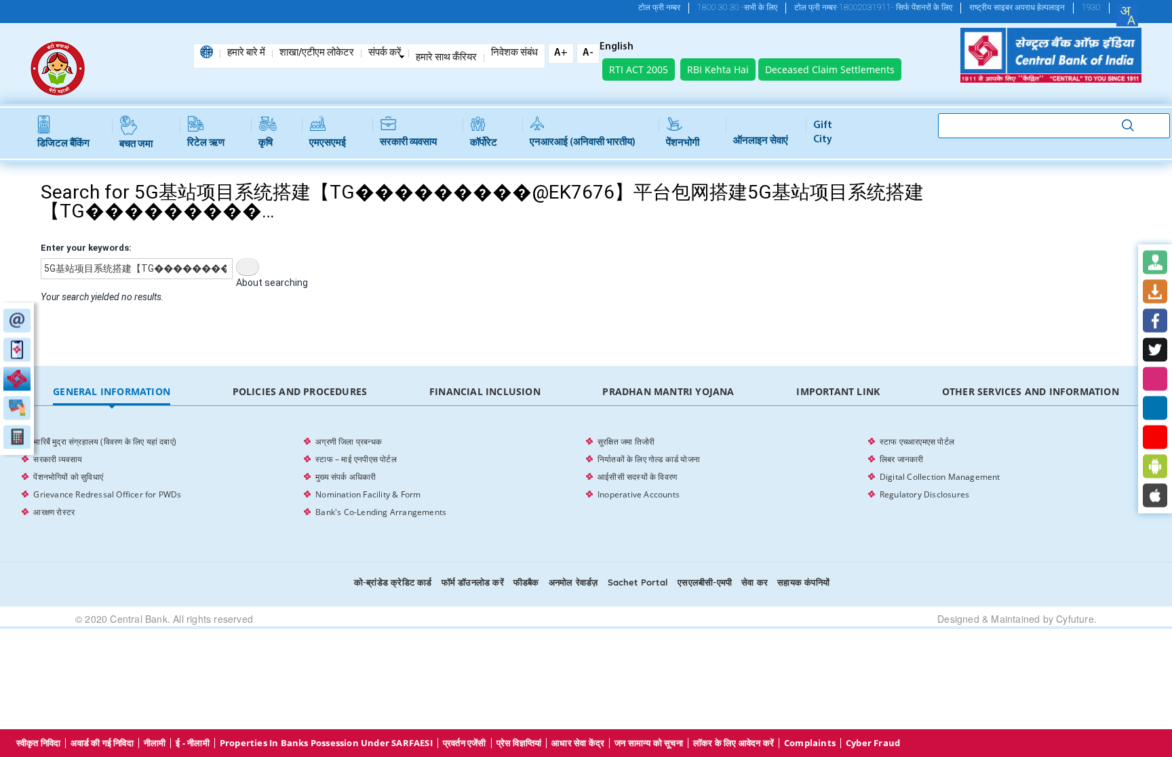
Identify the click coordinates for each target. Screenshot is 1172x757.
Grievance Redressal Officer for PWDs (107, 494)
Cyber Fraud (873, 743)
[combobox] (1127, 15)
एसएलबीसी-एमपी (705, 582)
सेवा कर (754, 582)
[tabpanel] (586, 477)
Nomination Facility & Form (368, 494)
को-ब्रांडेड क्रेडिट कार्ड (393, 582)
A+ (561, 53)
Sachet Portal (638, 582)
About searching (272, 282)
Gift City (822, 133)
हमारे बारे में (246, 53)
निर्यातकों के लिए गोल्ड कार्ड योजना (649, 459)
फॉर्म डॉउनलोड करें (473, 582)
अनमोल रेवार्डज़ (573, 582)
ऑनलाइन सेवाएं (760, 141)
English (616, 47)
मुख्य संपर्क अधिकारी (345, 477)
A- (588, 53)
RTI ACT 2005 (638, 69)
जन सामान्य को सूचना (648, 743)
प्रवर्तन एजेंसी (464, 743)
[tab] (111, 392)
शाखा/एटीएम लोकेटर (316, 53)
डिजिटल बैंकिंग (63, 144)
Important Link (838, 391)
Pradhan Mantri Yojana (668, 391)
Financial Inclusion (485, 391)
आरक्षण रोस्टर (54, 512)
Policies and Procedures (300, 391)
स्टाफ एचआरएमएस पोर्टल (917, 441)
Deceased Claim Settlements (830, 69)
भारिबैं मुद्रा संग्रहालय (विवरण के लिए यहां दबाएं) (104, 441)
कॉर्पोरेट (483, 143)
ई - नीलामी (192, 743)
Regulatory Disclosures (924, 494)
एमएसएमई (327, 143)
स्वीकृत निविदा (38, 743)
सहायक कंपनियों (803, 582)
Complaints (810, 743)
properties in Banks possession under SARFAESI (326, 743)
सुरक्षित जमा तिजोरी (626, 441)
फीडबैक (526, 582)
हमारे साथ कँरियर (446, 58)
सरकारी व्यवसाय (408, 143)
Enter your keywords (85, 248)
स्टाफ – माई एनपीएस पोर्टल (356, 459)
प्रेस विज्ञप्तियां (519, 743)
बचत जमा (136, 145)
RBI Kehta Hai (718, 69)
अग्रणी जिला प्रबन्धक (348, 441)
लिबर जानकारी (902, 459)
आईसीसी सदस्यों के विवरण (637, 477)
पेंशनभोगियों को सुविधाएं (68, 477)
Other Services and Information (1030, 391)
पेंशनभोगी (682, 143)
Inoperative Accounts (639, 494)
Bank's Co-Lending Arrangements (380, 512)
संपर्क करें (385, 53)
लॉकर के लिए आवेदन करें (733, 743)
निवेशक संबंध (514, 53)
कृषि (265, 143)
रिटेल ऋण (205, 143)
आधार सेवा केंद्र (577, 743)
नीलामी (155, 743)
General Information (111, 391)
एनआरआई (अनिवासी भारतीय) (583, 143)
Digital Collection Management (940, 477)
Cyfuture (1075, 619)
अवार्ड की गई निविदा (102, 743)
